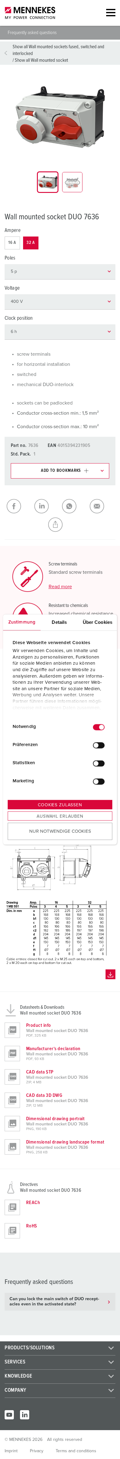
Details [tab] (59, 621)
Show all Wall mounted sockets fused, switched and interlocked (58, 50)
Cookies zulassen (60, 805)
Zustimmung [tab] (21, 622)
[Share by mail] (102, 506)
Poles (10, 258)
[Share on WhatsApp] (74, 506)
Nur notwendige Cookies (60, 831)
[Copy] (60, 524)
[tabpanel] (60, 117)
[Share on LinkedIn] (46, 506)
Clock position (19, 318)
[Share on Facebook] (18, 506)
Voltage (12, 288)
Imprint (11, 1451)
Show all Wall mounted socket (41, 60)
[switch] (99, 745)
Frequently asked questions (32, 32)
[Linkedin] (24, 1414)
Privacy (36, 1451)
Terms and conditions (76, 1451)
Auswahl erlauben (60, 816)
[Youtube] (9, 1414)
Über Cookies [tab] (97, 621)
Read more (60, 586)
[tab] (48, 182)
